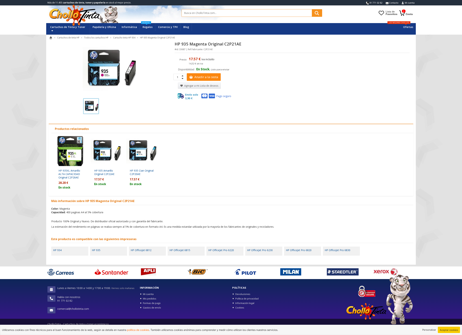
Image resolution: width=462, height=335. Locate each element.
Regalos (147, 26)
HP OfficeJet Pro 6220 (221, 250)
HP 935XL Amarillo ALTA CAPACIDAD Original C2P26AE (69, 174)
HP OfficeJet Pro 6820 (298, 250)
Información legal (244, 303)
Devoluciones (242, 294)
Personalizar (429, 329)
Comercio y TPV (168, 27)
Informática (129, 27)
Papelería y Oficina (104, 27)
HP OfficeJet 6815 (179, 250)
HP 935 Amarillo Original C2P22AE (104, 172)
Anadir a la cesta (206, 77)
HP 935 (96, 250)
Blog (186, 27)
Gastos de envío (152, 307)
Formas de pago (152, 303)
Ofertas (408, 27)
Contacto (393, 2)
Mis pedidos (149, 298)
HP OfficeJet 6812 (141, 250)
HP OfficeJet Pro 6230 (260, 250)
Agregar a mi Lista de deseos (201, 85)
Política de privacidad (247, 298)
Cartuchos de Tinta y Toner (67, 27)
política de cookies (138, 329)
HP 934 (57, 250)
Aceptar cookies (449, 330)
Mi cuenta (410, 2)
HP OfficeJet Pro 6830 (337, 250)
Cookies (239, 307)
